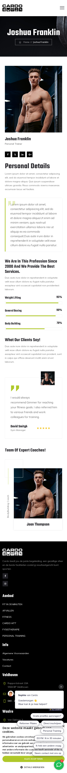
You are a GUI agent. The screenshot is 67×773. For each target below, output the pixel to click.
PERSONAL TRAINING (13, 635)
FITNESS (7, 616)
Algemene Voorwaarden (15, 653)
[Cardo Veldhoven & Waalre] (12, 8)
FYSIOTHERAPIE (11, 629)
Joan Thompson (38, 524)
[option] (33, 404)
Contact (6, 665)
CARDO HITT (9, 623)
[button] (33, 767)
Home (25, 42)
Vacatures (7, 659)
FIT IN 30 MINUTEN (12, 604)
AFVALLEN (8, 610)
